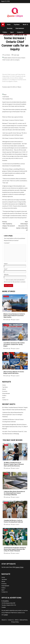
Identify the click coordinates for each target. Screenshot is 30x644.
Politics (5, 32)
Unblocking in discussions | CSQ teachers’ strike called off (22, 226)
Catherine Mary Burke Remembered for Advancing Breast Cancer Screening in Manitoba (12, 414)
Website (6, 274)
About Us (4, 619)
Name (6, 263)
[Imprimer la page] (4, 94)
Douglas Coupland (15, 319)
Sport (12, 32)
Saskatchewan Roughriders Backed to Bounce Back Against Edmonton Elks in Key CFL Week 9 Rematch (15, 426)
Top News (17, 24)
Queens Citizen (19, 567)
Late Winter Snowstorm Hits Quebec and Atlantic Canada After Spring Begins (14, 344)
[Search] (27, 24)
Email (6, 269)
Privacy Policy (15, 622)
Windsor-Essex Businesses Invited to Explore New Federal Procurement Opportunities (14, 315)
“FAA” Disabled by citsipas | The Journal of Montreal (8, 225)
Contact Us (20, 32)
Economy (9, 28)
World (24, 24)
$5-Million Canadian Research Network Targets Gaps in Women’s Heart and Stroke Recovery (14, 464)
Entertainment (20, 28)
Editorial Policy (24, 619)
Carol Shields (7, 55)
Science (6, 474)
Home (8, 24)
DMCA (17, 619)
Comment (7, 243)
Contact (6, 614)
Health (6, 445)
